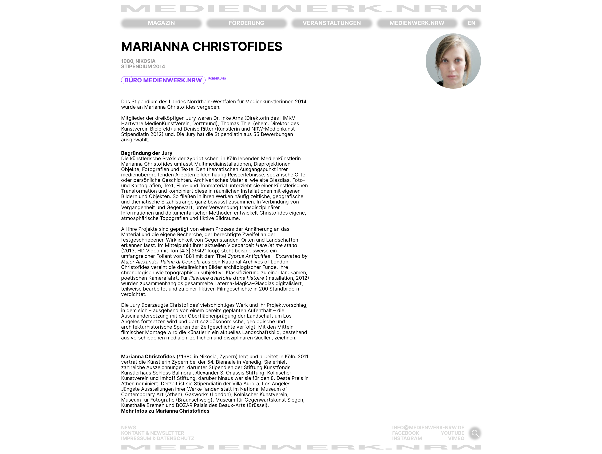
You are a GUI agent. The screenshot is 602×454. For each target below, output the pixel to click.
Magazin (161, 23)
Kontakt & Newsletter (152, 433)
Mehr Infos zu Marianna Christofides (165, 411)
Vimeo (456, 438)
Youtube (452, 433)
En (471, 23)
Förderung (246, 23)
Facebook (405, 433)
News (128, 427)
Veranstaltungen (332, 23)
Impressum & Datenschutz (157, 438)
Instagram (407, 438)
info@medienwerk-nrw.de (428, 427)
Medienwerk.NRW (417, 23)
